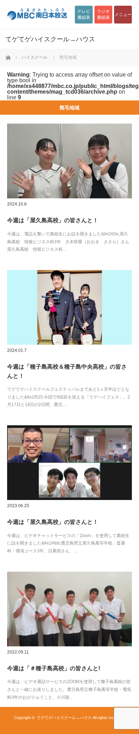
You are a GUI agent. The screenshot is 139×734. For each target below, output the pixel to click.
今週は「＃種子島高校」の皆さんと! (53, 668)
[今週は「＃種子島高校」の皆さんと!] (69, 609)
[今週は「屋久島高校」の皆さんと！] (69, 161)
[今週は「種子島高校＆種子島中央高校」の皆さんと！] (69, 307)
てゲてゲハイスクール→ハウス (64, 717)
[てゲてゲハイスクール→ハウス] (58, 39)
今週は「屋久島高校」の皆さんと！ (52, 220)
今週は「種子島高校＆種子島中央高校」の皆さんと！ (67, 371)
